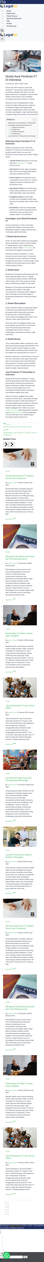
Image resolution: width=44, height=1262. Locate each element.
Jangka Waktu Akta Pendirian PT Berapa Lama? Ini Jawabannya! (20, 433)
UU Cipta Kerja (28, 248)
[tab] (8, 1207)
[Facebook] (1, 3)
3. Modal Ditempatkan (17, 131)
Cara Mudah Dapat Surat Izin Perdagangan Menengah (19, 779)
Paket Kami (11, 13)
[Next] (12, 444)
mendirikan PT (22, 163)
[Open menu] (2, 39)
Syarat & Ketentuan (14, 18)
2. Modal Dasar (15, 129)
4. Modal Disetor (16, 133)
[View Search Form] (2, 31)
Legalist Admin (12, 483)
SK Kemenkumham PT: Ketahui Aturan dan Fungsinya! (20, 477)
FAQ (8, 21)
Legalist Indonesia (12, 410)
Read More (11, 519)
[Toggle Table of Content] (33, 120)
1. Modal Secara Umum (17, 127)
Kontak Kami (11, 26)
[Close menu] (0, 1232)
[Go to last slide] (6, 444)
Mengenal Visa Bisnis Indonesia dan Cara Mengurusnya (20, 557)
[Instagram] (4, 3)
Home (9, 11)
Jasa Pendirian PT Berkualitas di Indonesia (22, 136)
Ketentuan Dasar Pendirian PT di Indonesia (22, 123)
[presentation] (20, 458)
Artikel (9, 23)
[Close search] (2, 1253)
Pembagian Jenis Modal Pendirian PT (20, 125)
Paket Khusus (12, 16)
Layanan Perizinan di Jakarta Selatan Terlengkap (19, 855)
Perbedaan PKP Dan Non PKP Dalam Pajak (17, 426)
